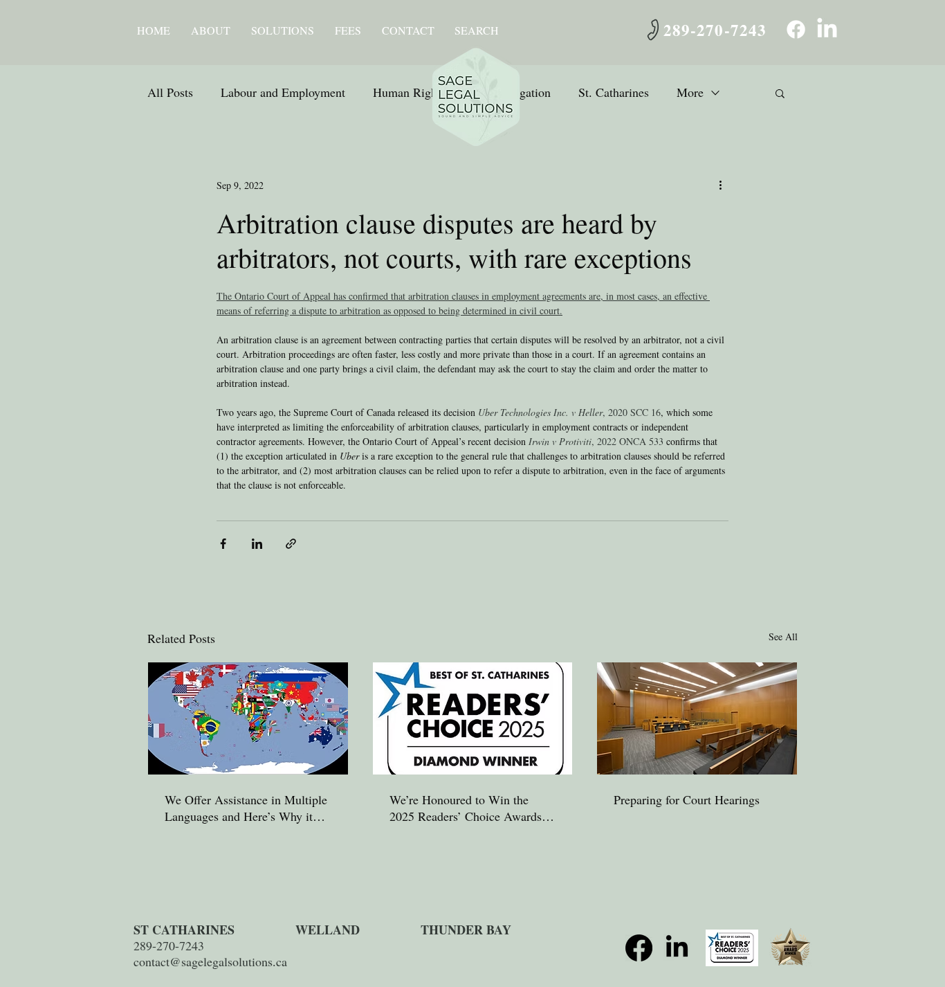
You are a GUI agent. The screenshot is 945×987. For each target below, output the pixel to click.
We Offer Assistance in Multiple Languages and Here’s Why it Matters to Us (246, 807)
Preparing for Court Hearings (687, 799)
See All (783, 636)
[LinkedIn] (827, 29)
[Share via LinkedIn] (257, 543)
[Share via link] (290, 543)
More (690, 92)
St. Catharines (613, 92)
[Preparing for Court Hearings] (697, 718)
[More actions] (720, 184)
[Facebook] (796, 29)
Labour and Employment (283, 92)
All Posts (170, 92)
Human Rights (409, 92)
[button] (211, 30)
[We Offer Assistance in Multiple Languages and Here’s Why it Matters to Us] (248, 718)
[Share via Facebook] (223, 543)
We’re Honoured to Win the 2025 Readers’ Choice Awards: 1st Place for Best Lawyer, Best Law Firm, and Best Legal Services (467, 807)
